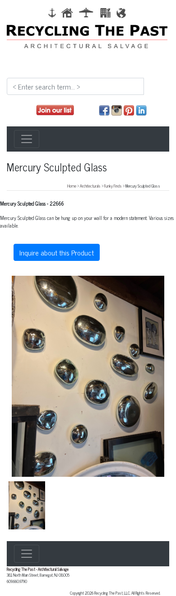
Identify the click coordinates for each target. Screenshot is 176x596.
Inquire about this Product (56, 252)
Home (71, 186)
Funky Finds (113, 186)
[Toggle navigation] (26, 139)
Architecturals (90, 186)
